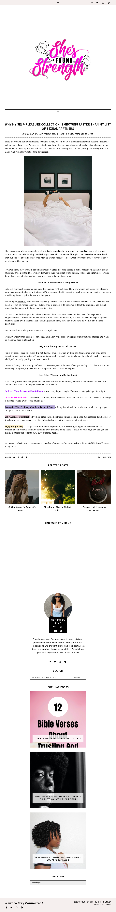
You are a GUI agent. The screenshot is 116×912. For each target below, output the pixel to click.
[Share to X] (14, 457)
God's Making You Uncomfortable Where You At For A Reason (58, 858)
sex (53, 134)
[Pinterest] (109, 2)
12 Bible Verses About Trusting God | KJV (58, 738)
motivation (45, 134)
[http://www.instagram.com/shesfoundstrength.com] (16, 907)
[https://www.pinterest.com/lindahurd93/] (22, 907)
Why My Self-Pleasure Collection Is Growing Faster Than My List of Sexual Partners (58, 126)
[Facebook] (92, 2)
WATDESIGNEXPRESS (102, 904)
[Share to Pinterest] (23, 457)
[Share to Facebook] (18, 457)
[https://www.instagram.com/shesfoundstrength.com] (103, 2)
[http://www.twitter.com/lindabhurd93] (55, 661)
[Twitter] (97, 2)
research (21, 301)
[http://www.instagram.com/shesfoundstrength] (60, 661)
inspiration (31, 134)
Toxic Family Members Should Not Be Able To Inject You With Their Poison (58, 797)
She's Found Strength (91, 902)
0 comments (106, 457)
